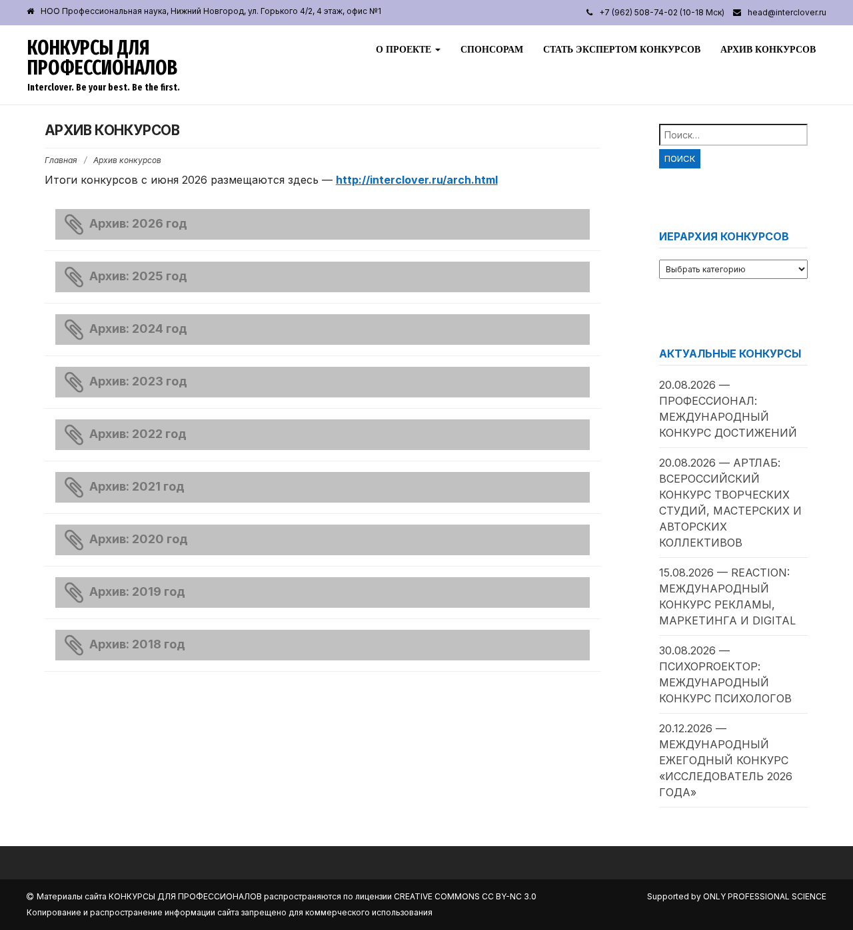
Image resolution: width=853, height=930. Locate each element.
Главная (61, 160)
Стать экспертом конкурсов (621, 49)
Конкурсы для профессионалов (102, 58)
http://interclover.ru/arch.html (417, 179)
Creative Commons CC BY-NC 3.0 (465, 896)
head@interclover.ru (787, 12)
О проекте (405, 49)
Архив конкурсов (768, 49)
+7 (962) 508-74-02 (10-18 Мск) (661, 12)
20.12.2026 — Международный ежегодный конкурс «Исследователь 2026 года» (725, 760)
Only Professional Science (764, 896)
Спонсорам (491, 49)
